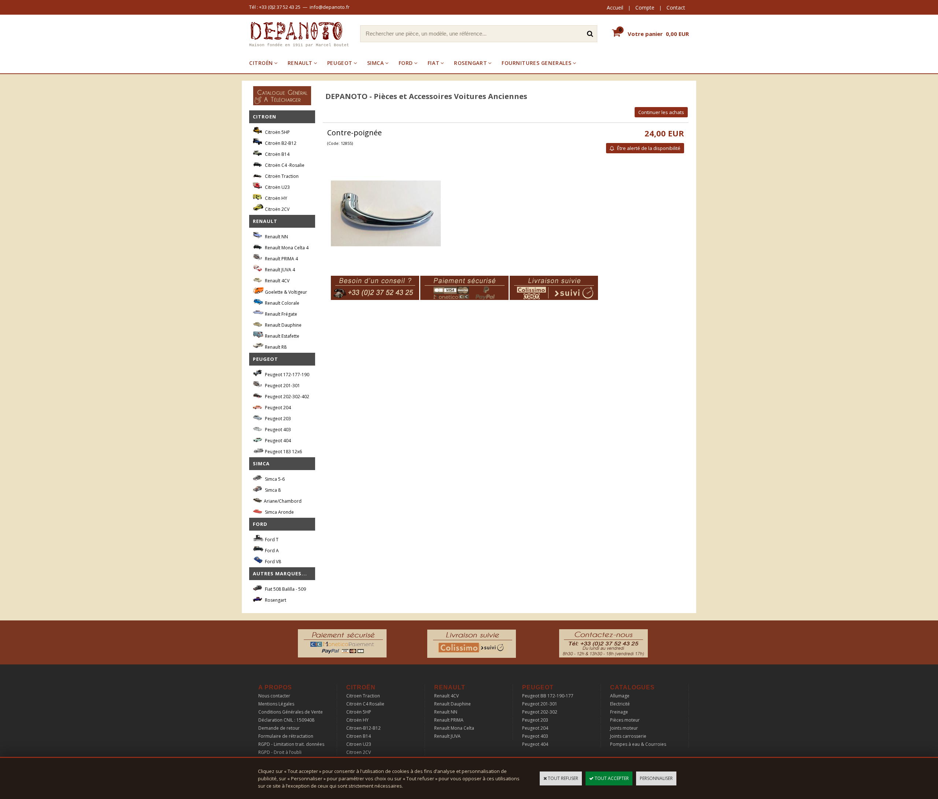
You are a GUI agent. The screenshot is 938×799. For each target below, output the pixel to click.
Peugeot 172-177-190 (286, 374)
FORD (406, 62)
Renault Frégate (280, 314)
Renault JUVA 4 (279, 270)
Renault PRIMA (449, 720)
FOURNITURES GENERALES (537, 62)
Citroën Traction (281, 176)
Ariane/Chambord (283, 501)
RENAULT (300, 62)
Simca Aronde (279, 512)
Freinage (619, 712)
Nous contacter (274, 696)
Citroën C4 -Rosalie (284, 165)
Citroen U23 (358, 744)
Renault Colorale (281, 303)
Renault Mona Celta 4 (286, 248)
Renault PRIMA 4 (281, 259)
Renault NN (276, 237)
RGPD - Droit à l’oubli (280, 752)
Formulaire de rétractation (285, 736)
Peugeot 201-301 (282, 385)
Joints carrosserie (628, 736)
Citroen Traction (363, 696)
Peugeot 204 (277, 407)
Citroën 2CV (276, 209)
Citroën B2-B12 (280, 143)
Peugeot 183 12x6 (283, 451)
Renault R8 (275, 347)
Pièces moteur (625, 720)
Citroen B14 (358, 736)
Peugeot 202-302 (539, 712)
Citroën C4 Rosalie (365, 704)
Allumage (619, 696)
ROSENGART (470, 62)
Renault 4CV (276, 281)
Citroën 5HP (277, 132)
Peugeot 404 (277, 440)
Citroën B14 (276, 154)
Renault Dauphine (283, 325)
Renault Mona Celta (454, 728)
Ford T (271, 539)
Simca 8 (272, 490)
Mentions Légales (276, 704)
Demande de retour (279, 728)
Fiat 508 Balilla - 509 (285, 589)
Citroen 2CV (358, 752)
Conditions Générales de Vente (290, 712)
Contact (675, 7)
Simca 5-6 (274, 479)
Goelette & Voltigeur (285, 292)
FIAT (433, 62)
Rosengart (275, 600)
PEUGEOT (339, 62)
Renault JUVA (447, 736)
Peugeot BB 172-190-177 (547, 696)
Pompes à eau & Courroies (638, 744)
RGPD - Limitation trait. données (291, 744)
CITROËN (261, 62)
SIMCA (375, 62)
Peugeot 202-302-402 (286, 396)
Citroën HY (275, 198)
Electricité (620, 704)
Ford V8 (272, 561)
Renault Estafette (281, 336)
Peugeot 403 (277, 429)
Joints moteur (624, 728)
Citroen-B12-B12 (363, 728)
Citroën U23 (277, 187)
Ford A (271, 550)
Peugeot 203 (277, 418)
